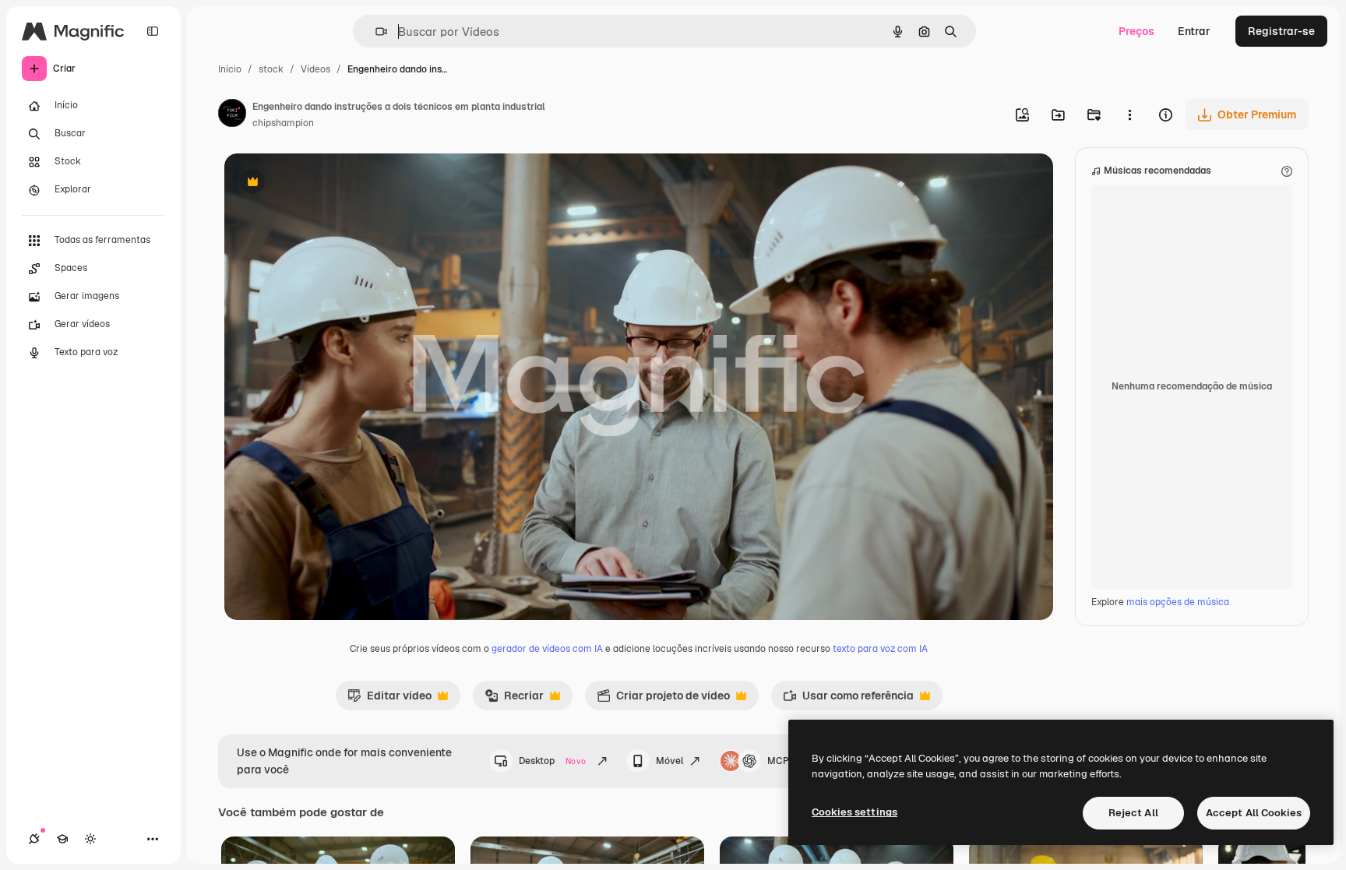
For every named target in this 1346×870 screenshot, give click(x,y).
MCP (778, 761)
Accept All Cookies (1254, 812)
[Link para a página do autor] (232, 115)
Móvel (669, 761)
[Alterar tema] (90, 838)
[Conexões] (34, 838)
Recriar (514, 699)
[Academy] (62, 838)
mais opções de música (1177, 602)
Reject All (1133, 812)
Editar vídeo (389, 699)
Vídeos (315, 69)
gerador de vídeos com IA (547, 649)
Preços (1136, 31)
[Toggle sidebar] (152, 31)
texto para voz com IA (880, 649)
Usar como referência (848, 699)
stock (271, 69)
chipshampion (283, 123)
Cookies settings (854, 812)
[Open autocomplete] (375, 31)
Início (229, 69)
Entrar (1194, 31)
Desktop (552, 761)
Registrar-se (1281, 31)
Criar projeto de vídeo (663, 699)
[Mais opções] (1129, 114)
